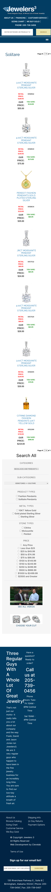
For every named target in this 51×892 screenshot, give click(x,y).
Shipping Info (34, 817)
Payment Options (36, 825)
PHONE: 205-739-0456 (25, 25)
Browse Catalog (14, 821)
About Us (8, 18)
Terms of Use (16, 851)
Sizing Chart (18, 21)
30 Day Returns (35, 821)
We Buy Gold (12, 832)
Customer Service (37, 18)
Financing (21, 18)
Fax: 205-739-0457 (31, 887)
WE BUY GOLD (33, 21)
